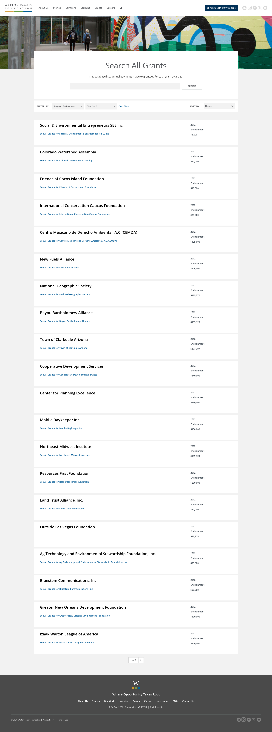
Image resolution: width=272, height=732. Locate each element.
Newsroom (162, 701)
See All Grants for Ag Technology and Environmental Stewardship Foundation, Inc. (84, 562)
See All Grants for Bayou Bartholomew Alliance (65, 321)
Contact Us (188, 701)
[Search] (121, 8)
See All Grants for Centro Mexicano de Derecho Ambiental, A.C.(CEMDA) (78, 240)
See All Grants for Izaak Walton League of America (67, 642)
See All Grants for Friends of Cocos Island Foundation (68, 187)
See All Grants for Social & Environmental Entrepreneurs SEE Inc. (74, 133)
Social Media (156, 707)
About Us (43, 7)
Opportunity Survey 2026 (221, 8)
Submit (192, 86)
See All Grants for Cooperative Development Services (68, 374)
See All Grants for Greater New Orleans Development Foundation (75, 615)
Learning (85, 7)
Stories (57, 7)
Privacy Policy (48, 719)
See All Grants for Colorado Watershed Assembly (66, 160)
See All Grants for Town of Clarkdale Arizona (64, 347)
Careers (111, 7)
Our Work (70, 7)
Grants (98, 7)
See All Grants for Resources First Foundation (64, 481)
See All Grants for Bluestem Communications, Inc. (66, 588)
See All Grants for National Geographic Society (65, 294)
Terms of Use (62, 719)
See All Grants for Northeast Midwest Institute (65, 455)
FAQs (175, 701)
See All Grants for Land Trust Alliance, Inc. (62, 508)
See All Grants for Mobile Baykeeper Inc (61, 428)
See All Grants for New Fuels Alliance (59, 267)
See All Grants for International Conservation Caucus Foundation (75, 213)
